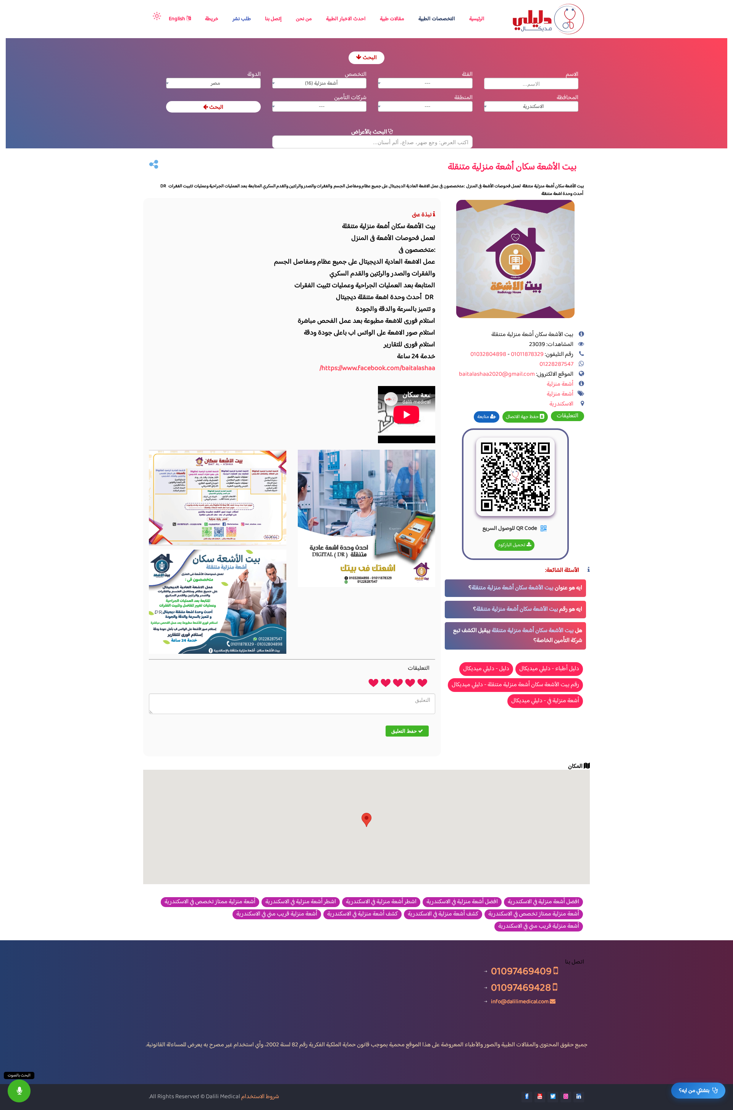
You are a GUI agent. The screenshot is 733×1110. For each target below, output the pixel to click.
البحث (369, 58)
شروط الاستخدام (260, 1097)
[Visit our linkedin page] (578, 1097)
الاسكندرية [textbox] (533, 106)
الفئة (467, 74)
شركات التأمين (350, 98)
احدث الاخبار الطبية (346, 19)
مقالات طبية (392, 19)
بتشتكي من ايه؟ (694, 1091)
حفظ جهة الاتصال (523, 417)
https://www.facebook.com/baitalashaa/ (377, 368)
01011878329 (527, 354)
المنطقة (463, 98)
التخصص (355, 74)
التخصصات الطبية (436, 19)
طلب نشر (241, 19)
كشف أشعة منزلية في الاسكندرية (443, 914)
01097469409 (522, 971)
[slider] (397, 682)
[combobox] (425, 83)
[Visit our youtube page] (539, 1097)
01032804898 (488, 354)
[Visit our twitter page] (552, 1097)
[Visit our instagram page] (565, 1097)
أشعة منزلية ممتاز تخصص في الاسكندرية (210, 902)
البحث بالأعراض (369, 132)
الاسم (572, 74)
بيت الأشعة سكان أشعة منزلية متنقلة (512, 588)
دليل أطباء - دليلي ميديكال (549, 669)
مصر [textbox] (215, 83)
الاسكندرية (561, 404)
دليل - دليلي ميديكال (486, 669)
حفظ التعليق (404, 730)
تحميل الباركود (512, 545)
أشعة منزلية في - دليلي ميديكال (545, 701)
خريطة (211, 19)
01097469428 (522, 988)
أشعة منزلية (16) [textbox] (321, 83)
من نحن (304, 19)
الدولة (254, 74)
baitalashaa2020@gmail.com (497, 374)
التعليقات (567, 416)
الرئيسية (476, 19)
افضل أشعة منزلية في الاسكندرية (543, 902)
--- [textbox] (427, 83)
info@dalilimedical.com (520, 1001)
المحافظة (567, 98)
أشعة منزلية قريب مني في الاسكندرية (276, 914)
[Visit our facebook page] (526, 1097)
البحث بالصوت (19, 1075)
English (177, 19)
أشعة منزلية (560, 384)
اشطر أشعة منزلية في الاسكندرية (381, 902)
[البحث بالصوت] (19, 1090)
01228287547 (556, 364)
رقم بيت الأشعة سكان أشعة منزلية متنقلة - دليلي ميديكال (515, 685)
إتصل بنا (273, 19)
